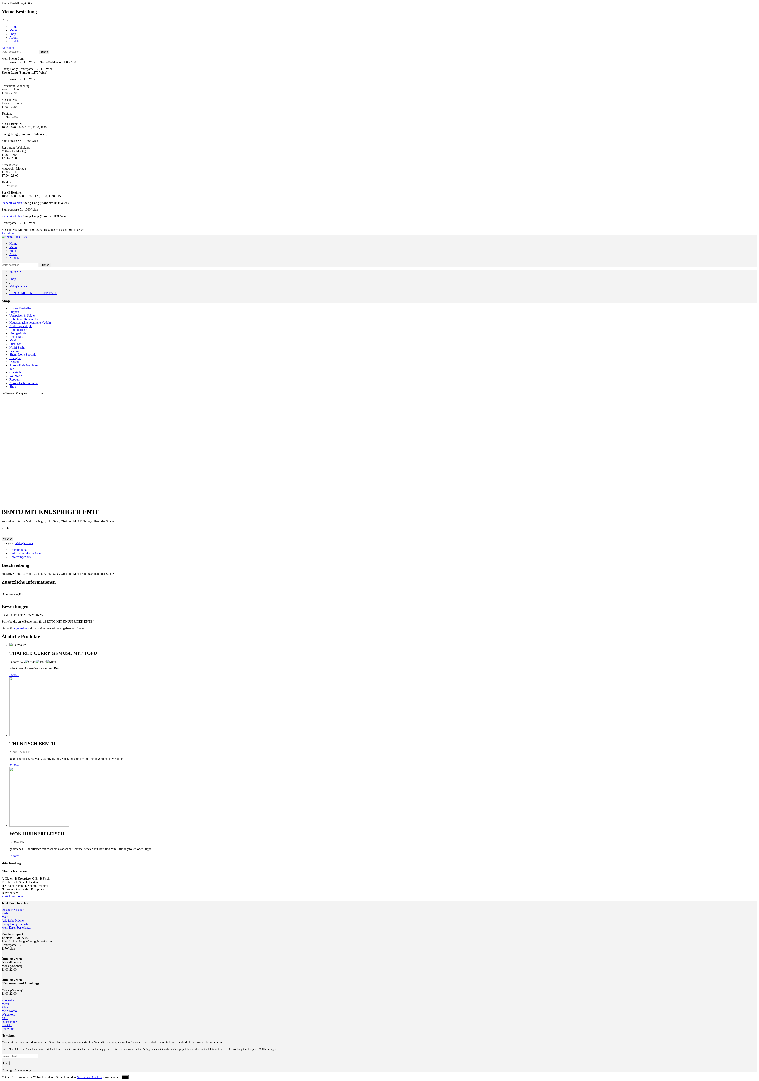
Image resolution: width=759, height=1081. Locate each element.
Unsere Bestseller (20, 308)
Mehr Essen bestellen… (16, 927)
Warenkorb (8, 1014)
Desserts (14, 361)
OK (125, 1077)
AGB (5, 1018)
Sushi (5, 913)
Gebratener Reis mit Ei (23, 319)
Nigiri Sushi (17, 347)
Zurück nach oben (13, 896)
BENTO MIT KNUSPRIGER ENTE (33, 293)
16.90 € (14, 675)
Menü (13, 30)
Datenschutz (9, 1021)
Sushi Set (15, 344)
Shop (12, 34)
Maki (12, 340)
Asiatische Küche (13, 920)
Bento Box (16, 336)
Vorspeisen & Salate (22, 315)
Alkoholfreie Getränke (23, 365)
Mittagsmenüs (18, 286)
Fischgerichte (17, 333)
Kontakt (14, 41)
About (13, 37)
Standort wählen (12, 203)
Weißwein (15, 376)
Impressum (8, 1028)
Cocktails (15, 372)
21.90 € (7, 539)
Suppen (14, 312)
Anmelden (8, 47)
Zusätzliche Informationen (25, 553)
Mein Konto (9, 1011)
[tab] (383, 550)
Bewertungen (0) (20, 557)
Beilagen (15, 358)
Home (13, 26)
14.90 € (14, 855)
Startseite (15, 271)
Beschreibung (18, 549)
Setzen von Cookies (89, 1077)
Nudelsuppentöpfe (20, 326)
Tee (11, 368)
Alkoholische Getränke (23, 383)
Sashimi (14, 351)
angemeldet (20, 628)
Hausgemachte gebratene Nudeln (30, 322)
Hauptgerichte (18, 329)
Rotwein (14, 379)
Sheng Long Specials (22, 354)
